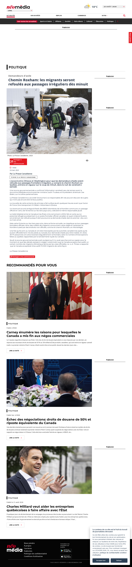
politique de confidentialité (109, 553)
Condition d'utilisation (33, 556)
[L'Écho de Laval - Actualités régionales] (18, 7)
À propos (27, 546)
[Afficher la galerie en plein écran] (89, 90)
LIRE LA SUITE (14, 351)
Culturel (89, 21)
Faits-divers (78, 21)
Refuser (119, 560)
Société (67, 21)
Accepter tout (100, 560)
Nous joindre (29, 543)
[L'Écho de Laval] (15, 550)
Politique (110, 21)
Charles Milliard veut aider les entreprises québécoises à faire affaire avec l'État (40, 508)
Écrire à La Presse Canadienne (23, 177)
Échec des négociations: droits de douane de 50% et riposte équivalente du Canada (49, 421)
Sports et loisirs (46, 21)
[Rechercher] (124, 15)
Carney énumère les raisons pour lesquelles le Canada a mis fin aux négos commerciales (44, 334)
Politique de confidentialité (35, 554)
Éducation (99, 21)
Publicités (28, 551)
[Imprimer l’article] (87, 161)
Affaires (58, 21)
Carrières (28, 548)
